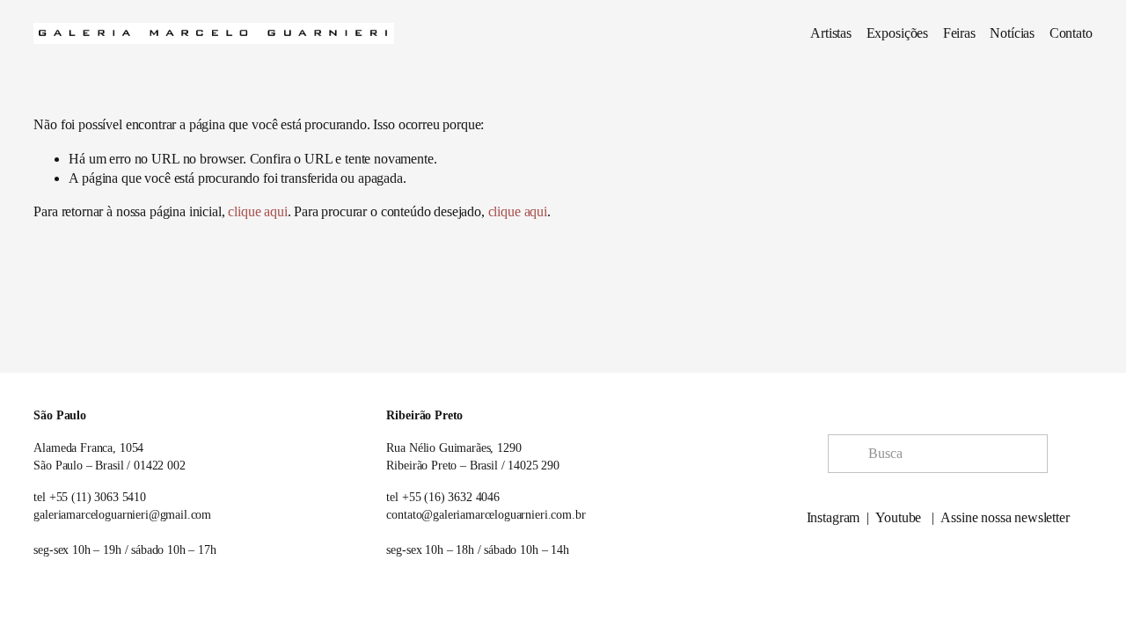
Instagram (833, 517)
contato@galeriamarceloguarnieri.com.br (485, 514)
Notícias (1012, 32)
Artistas (831, 32)
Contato (1071, 32)
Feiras (959, 32)
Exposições (897, 32)
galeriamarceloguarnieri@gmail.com (122, 514)
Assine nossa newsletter (1004, 517)
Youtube (898, 517)
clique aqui (257, 211)
